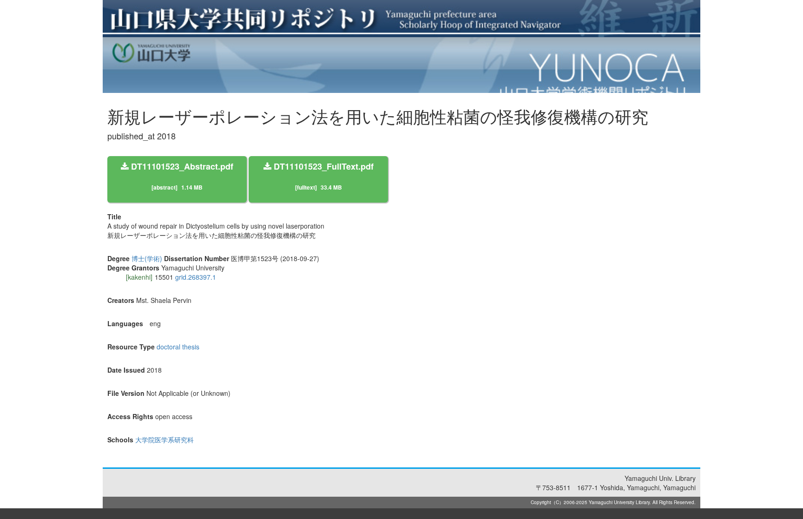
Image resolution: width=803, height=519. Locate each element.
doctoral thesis (178, 346)
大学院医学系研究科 (164, 439)
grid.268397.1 (195, 277)
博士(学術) (147, 258)
